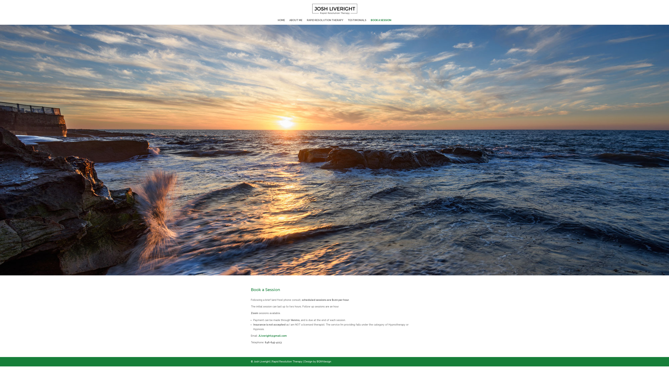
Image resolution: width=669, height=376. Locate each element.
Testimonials (357, 20)
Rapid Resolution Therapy (325, 20)
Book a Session (381, 20)
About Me (295, 20)
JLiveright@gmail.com (272, 335)
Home (281, 20)
